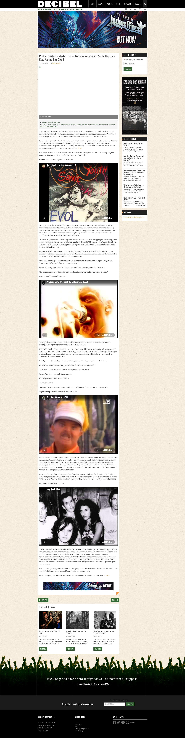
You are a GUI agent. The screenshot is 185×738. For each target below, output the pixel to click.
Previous (43, 600)
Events (109, 4)
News (92, 4)
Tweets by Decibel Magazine (134, 217)
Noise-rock (104, 124)
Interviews (56, 122)
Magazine (127, 4)
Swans (42, 126)
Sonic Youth (112, 124)
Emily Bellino (56, 63)
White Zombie (54, 126)
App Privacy (79, 731)
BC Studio (44, 124)
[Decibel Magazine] (60, 4)
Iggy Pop (84, 124)
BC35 (49, 124)
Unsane (47, 126)
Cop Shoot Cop (56, 124)
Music (100, 4)
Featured (50, 122)
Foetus (74, 124)
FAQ (76, 727)
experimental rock (66, 124)
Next (114, 600)
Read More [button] (43, 649)
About (137, 4)
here (107, 575)
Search (145, 6)
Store (118, 4)
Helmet (79, 124)
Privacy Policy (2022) (81, 729)
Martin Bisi (97, 124)
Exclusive (44, 122)
